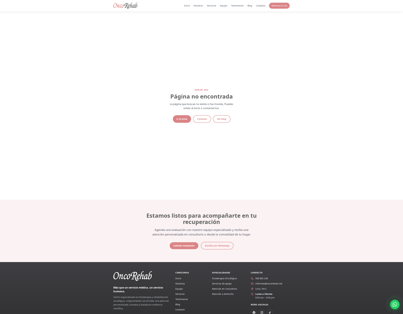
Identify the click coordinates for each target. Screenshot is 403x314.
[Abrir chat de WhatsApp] (394, 304)
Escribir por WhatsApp (217, 245)
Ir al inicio (182, 118)
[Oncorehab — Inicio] (125, 6)
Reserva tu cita (279, 5)
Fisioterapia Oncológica (224, 278)
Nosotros (198, 5)
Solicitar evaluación (184, 245)
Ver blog (221, 118)
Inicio (187, 5)
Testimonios (237, 5)
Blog (249, 5)
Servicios (211, 5)
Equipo (223, 5)
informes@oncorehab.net (268, 283)
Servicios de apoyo (222, 283)
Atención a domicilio (222, 293)
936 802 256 (261, 278)
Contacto (260, 5)
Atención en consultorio (224, 288)
